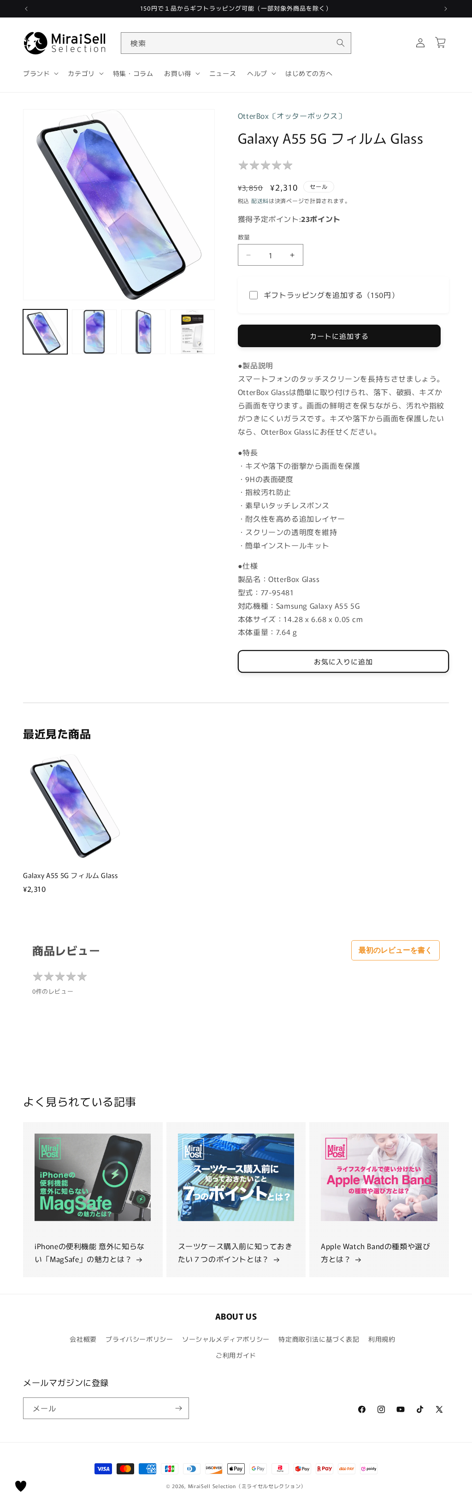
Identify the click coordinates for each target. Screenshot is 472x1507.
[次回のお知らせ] (446, 8)
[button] (40, 73)
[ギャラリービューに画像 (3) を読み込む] (143, 331)
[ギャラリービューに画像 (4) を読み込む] (192, 331)
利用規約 (381, 1339)
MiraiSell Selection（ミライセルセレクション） (247, 1486)
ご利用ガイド (236, 1355)
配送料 (260, 200)
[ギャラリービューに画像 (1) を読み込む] (45, 331)
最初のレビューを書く (395, 950)
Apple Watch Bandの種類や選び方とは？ (375, 1252)
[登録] (178, 1408)
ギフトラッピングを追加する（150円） (331, 294)
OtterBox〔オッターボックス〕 (292, 115)
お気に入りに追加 (343, 661)
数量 (244, 237)
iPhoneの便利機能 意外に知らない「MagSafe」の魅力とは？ (90, 1252)
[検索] (340, 43)
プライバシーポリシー (139, 1339)
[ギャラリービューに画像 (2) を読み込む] (94, 331)
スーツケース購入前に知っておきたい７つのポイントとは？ (235, 1252)
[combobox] (236, 43)
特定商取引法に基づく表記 (318, 1339)
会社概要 (83, 1339)
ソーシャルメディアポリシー (226, 1339)
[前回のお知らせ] (26, 8)
